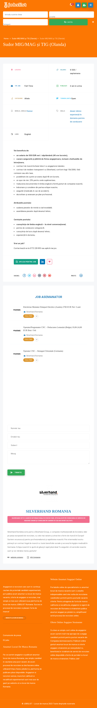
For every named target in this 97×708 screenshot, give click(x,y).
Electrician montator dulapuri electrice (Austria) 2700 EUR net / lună (51, 307)
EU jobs (6, 640)
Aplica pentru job (27, 262)
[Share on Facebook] (25, 276)
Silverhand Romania (34, 312)
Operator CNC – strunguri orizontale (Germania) (43, 351)
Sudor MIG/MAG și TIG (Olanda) (24, 39)
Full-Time (28, 316)
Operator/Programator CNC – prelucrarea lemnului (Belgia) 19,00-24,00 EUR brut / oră (52, 328)
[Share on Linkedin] (35, 276)
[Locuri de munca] (15, 5)
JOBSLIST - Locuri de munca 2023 (38, 704)
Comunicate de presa (12, 635)
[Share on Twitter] (30, 276)
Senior (30, 111)
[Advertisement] (48, 396)
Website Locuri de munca (14, 618)
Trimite (18, 472)
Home (6, 39)
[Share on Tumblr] (40, 276)
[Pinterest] (45, 276)
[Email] (50, 276)
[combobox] (52, 17)
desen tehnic (75, 111)
